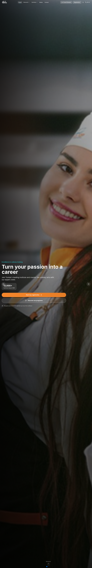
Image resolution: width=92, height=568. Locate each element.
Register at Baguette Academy (32, 298)
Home (20, 2)
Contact (47, 2)
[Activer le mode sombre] (83, 2)
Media (41, 2)
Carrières (34, 2)
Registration (77, 2)
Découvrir (25, 2)
